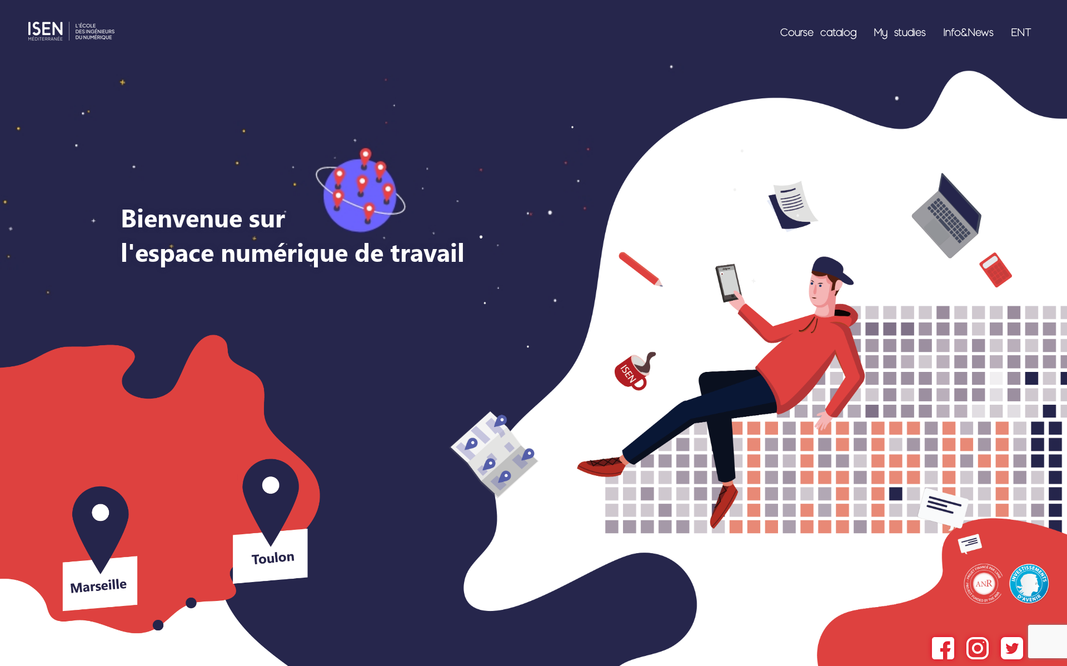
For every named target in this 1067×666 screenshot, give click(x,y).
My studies (900, 31)
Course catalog (818, 31)
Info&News (969, 31)
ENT (1021, 31)
